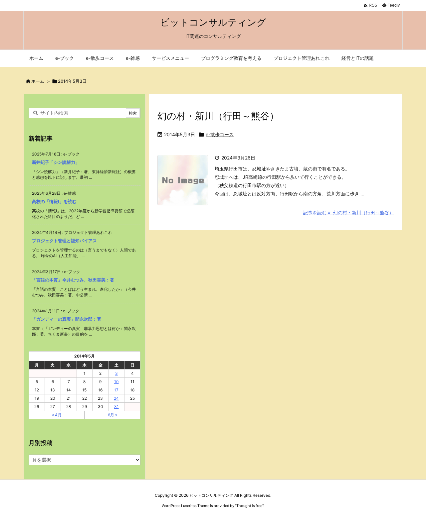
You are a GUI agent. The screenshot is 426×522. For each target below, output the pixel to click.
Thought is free (249, 505)
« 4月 (57, 414)
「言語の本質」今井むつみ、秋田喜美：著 (73, 279)
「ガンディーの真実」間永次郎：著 (66, 319)
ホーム (37, 81)
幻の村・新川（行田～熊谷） (218, 116)
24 (116, 398)
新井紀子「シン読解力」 (56, 162)
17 (116, 389)
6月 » (112, 414)
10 (116, 381)
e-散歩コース (220, 134)
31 (116, 406)
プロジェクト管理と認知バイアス (64, 240)
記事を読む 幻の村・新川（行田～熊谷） (348, 212)
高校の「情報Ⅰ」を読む (54, 201)
